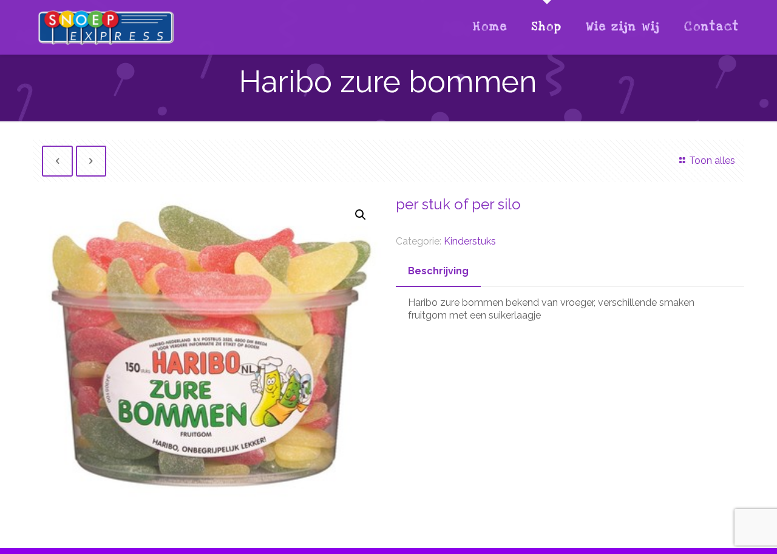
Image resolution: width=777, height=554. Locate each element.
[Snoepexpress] (106, 27)
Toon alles (712, 160)
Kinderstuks (470, 241)
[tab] (438, 271)
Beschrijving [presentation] (438, 271)
